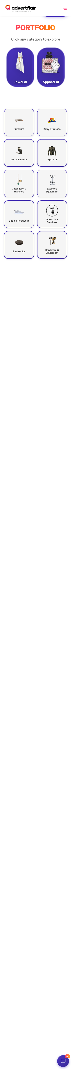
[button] (65, 8)
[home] (20, 8)
